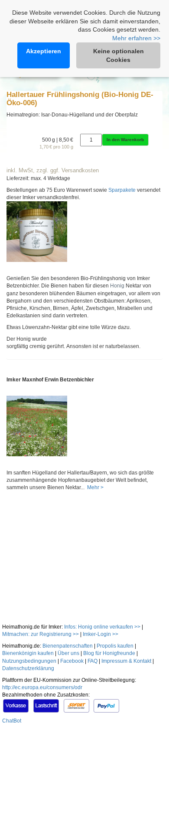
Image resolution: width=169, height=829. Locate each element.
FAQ (93, 661)
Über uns (68, 653)
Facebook (72, 661)
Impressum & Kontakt (126, 661)
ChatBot (11, 721)
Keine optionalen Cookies (118, 55)
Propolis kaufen (115, 646)
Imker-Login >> (100, 634)
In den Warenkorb (125, 139)
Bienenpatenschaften (67, 646)
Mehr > (95, 487)
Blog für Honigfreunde (109, 653)
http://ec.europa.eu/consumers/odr (42, 687)
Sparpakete (122, 190)
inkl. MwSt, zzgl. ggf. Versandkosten (52, 170)
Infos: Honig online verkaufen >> (102, 627)
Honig (117, 286)
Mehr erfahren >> (136, 38)
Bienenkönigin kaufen (28, 653)
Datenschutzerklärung (28, 668)
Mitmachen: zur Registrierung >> (40, 634)
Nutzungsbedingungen (29, 661)
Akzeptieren (43, 51)
